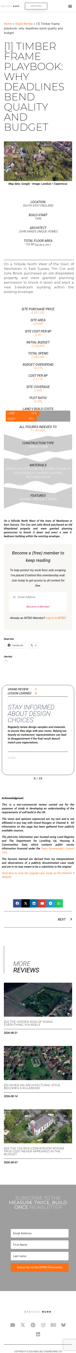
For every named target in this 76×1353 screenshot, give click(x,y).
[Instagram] (43, 1325)
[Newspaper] (53, 1325)
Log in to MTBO (56, 618)
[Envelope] (12, 1325)
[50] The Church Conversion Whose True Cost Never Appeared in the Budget (34, 1151)
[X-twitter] (22, 1325)
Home (8, 24)
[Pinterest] (33, 1325)
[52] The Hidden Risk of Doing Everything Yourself (28, 1023)
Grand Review (24, 24)
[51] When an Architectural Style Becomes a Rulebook (32, 1086)
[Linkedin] (38, 1334)
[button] (70, 6)
